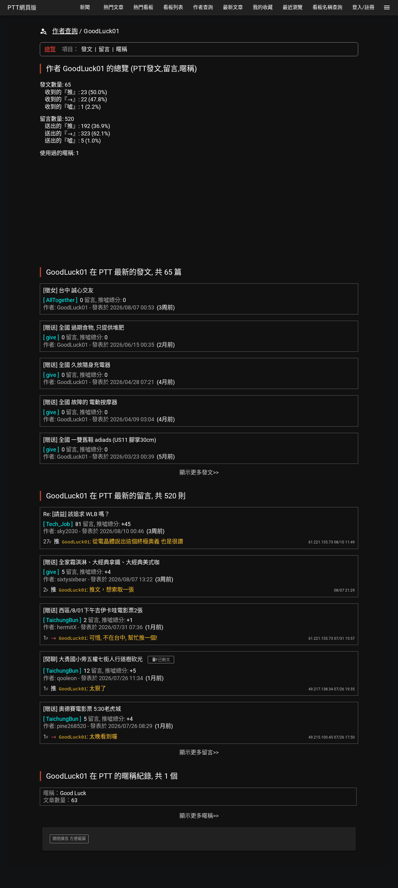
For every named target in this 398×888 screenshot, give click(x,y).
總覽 (50, 49)
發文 (86, 49)
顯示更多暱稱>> (199, 815)
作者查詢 (65, 31)
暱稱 (121, 49)
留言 (104, 49)
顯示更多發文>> (199, 472)
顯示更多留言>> (199, 752)
